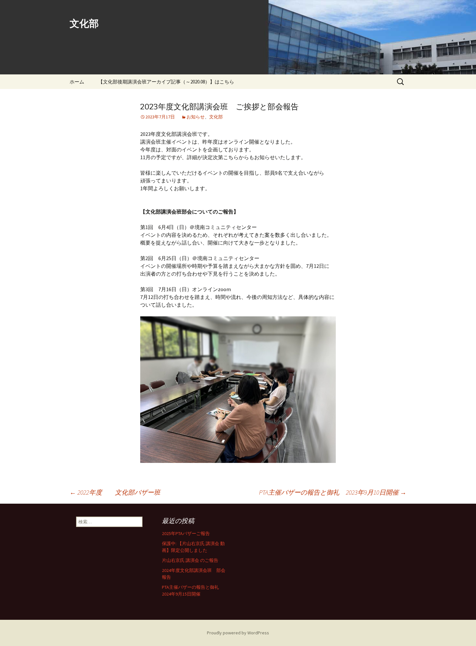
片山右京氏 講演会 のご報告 (190, 560)
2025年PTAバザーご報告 (186, 533)
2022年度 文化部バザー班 (115, 492)
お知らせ (196, 117)
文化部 (216, 117)
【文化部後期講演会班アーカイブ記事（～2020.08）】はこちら (166, 82)
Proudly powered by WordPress (238, 633)
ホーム (77, 82)
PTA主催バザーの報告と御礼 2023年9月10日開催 (332, 492)
